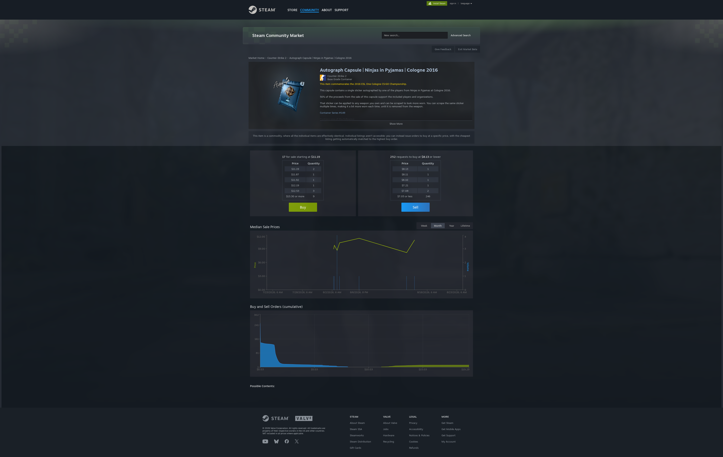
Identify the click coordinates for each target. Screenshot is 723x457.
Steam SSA (356, 429)
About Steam (357, 422)
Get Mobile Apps (451, 429)
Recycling (388, 441)
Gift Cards (355, 447)
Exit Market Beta (467, 49)
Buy (303, 207)
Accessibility (416, 429)
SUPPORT (342, 10)
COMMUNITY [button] (309, 10)
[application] (361, 265)
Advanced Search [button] (461, 35)
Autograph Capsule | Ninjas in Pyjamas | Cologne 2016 (320, 57)
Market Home (256, 57)
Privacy (413, 422)
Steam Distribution (360, 441)
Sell (415, 207)
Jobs (385, 429)
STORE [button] (292, 10)
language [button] (465, 3)
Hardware (388, 435)
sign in (453, 3)
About (327, 10)
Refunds (414, 447)
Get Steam (447, 422)
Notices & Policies (419, 435)
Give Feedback (443, 49)
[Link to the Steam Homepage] (265, 10)
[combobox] (414, 35)
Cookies (413, 441)
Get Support (448, 435)
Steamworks (357, 435)
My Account (449, 441)
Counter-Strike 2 (276, 57)
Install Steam (439, 3)
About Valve (390, 422)
